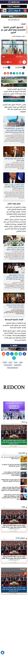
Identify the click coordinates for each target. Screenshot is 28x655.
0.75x (10, 62)
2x (3, 62)
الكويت (21, 362)
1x (7, 62)
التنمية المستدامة (8, 365)
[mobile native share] (14, 358)
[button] (16, 446)
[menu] (25, 10)
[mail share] (8, 73)
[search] (2, 10)
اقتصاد (23, 24)
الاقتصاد (4, 362)
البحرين (10, 362)
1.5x (5, 62)
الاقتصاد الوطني (17, 365)
